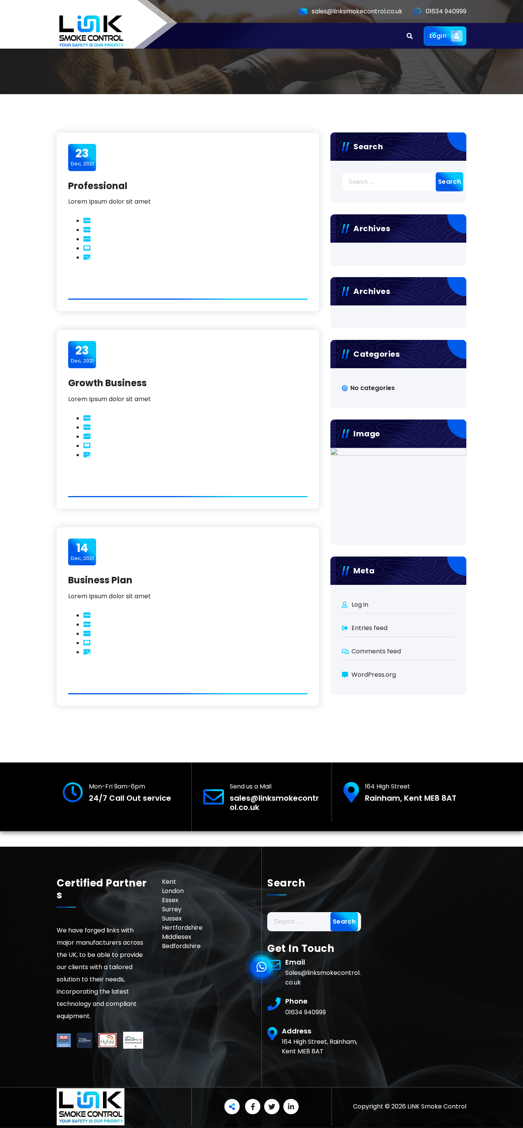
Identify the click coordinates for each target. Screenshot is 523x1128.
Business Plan (100, 580)
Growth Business (107, 383)
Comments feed (376, 651)
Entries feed (369, 628)
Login (438, 35)
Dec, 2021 (82, 157)
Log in (359, 604)
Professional (97, 186)
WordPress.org (373, 674)
